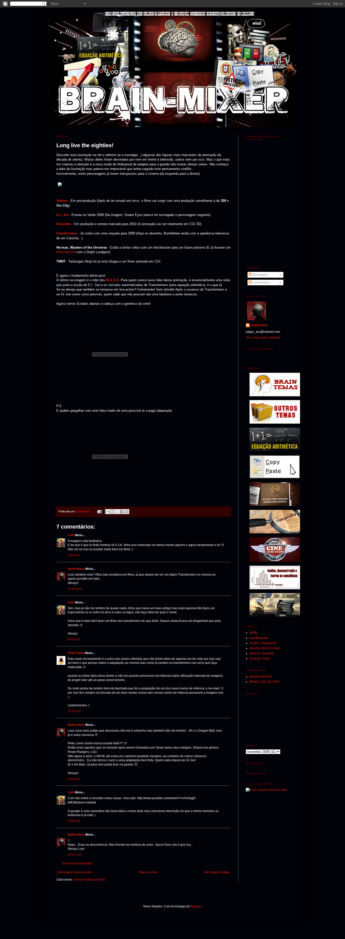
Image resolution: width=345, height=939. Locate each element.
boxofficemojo (259, 638)
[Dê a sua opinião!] (112, 511)
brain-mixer (76, 569)
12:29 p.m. (75, 589)
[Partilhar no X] (117, 511)
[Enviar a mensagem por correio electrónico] (99, 511)
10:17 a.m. (75, 854)
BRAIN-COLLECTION (264, 682)
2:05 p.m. (74, 779)
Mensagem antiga (217, 872)
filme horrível (65, 252)
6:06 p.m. (74, 821)
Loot (71, 535)
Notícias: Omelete (262, 653)
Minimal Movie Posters (265, 648)
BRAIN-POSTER (261, 677)
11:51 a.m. (75, 711)
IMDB (253, 633)
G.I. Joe (62, 215)
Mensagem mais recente (74, 872)
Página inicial (148, 872)
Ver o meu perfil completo (263, 337)
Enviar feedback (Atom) (89, 879)
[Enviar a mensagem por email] (107, 511)
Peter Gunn (76, 653)
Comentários (261, 282)
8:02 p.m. (74, 639)
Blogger (196, 906)
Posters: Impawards (263, 643)
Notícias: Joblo (260, 658)
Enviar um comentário (78, 863)
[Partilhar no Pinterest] (126, 511)
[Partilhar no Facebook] (122, 511)
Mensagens (260, 274)
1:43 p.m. (74, 555)
